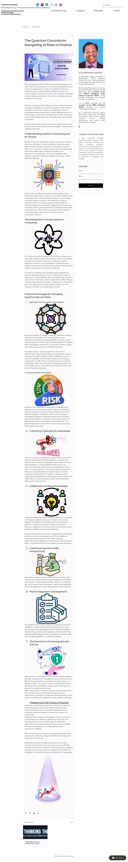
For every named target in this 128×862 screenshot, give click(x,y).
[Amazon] (56, 4)
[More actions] (72, 36)
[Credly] (46, 4)
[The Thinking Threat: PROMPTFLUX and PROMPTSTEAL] (35, 832)
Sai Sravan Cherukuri (9, 5)
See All (71, 822)
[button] (95, 10)
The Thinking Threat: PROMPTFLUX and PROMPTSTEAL (32, 842)
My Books (35, 27)
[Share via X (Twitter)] (30, 813)
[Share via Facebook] (25, 813)
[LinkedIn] (37, 4)
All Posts (26, 27)
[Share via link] (38, 813)
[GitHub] (42, 4)
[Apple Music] (60, 4)
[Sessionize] (51, 4)
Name (80, 170)
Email (80, 176)
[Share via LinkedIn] (34, 813)
